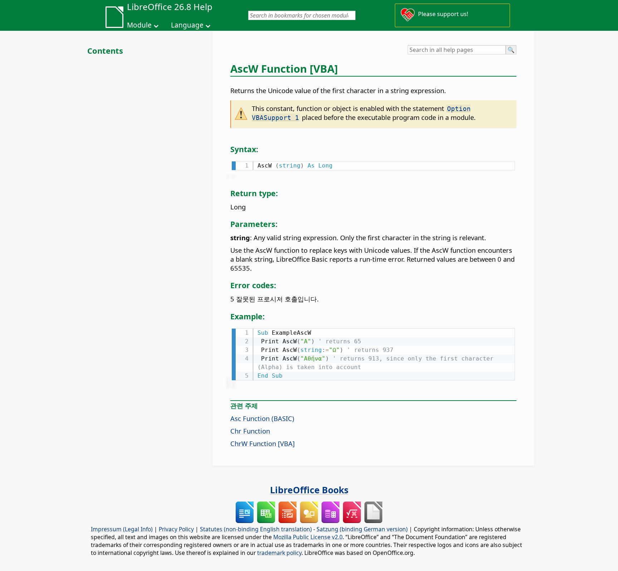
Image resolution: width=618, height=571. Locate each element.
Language (187, 25)
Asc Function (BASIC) (262, 418)
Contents (105, 50)
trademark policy (279, 553)
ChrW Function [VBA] (262, 443)
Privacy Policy (176, 529)
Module (139, 25)
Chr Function (250, 430)
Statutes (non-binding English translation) (256, 529)
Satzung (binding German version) (362, 529)
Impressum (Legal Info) (122, 529)
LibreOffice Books (309, 490)
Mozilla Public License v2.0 (308, 537)
